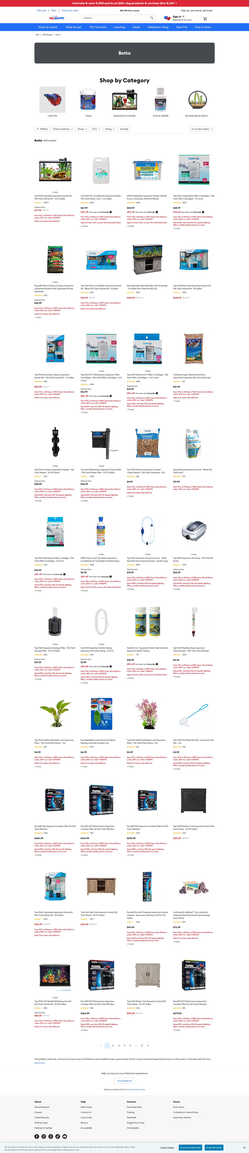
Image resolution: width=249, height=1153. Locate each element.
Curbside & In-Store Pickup (185, 1112)
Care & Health (160, 115)
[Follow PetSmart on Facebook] (36, 1136)
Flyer (53, 10)
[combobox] (118, 18)
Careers (38, 1112)
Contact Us (86, 1112)
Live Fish (52, 115)
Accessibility (86, 1128)
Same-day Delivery (182, 1117)
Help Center (86, 1107)
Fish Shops (47, 34)
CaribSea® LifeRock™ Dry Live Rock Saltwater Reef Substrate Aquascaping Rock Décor (191, 915)
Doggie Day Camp (135, 1122)
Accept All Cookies (214, 1147)
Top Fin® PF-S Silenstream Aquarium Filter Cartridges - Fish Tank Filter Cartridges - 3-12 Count (101, 377)
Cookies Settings (167, 1147)
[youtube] (64, 1136)
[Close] (244, 1147)
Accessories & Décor (196, 115)
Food (88, 115)
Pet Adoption (133, 1128)
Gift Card (41, 10)
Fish (37, 34)
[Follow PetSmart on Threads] (50, 1136)
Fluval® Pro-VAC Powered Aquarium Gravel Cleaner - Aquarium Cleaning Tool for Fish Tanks (147, 915)
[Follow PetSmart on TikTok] (57, 1136)
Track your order (70, 10)
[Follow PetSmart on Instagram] (43, 1136)
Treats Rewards (41, 1117)
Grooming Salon (134, 1107)
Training (130, 1112)
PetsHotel (131, 1117)
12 (142, 1045)
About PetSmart (41, 1107)
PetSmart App (41, 1122)
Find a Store (178, 1107)
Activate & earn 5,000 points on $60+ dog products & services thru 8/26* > (124, 3)
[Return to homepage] (57, 18)
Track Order (86, 1117)
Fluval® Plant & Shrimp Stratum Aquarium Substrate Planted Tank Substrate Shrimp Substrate (54, 288)
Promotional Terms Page (135, 1089)
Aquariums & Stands (124, 115)
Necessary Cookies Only (190, 1147)
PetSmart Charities (43, 1128)
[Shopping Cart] (209, 19)
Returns (84, 1122)
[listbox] (124, 102)
